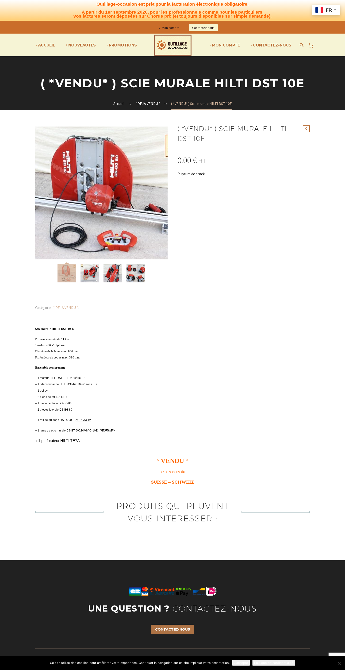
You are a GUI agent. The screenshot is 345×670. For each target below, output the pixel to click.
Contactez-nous (203, 28)
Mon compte (171, 28)
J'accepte (241, 663)
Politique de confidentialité (273, 663)
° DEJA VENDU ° (65, 307)
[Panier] (313, 45)
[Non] (339, 663)
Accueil (46, 45)
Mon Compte (226, 45)
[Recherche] (301, 45)
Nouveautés (82, 45)
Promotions (123, 45)
